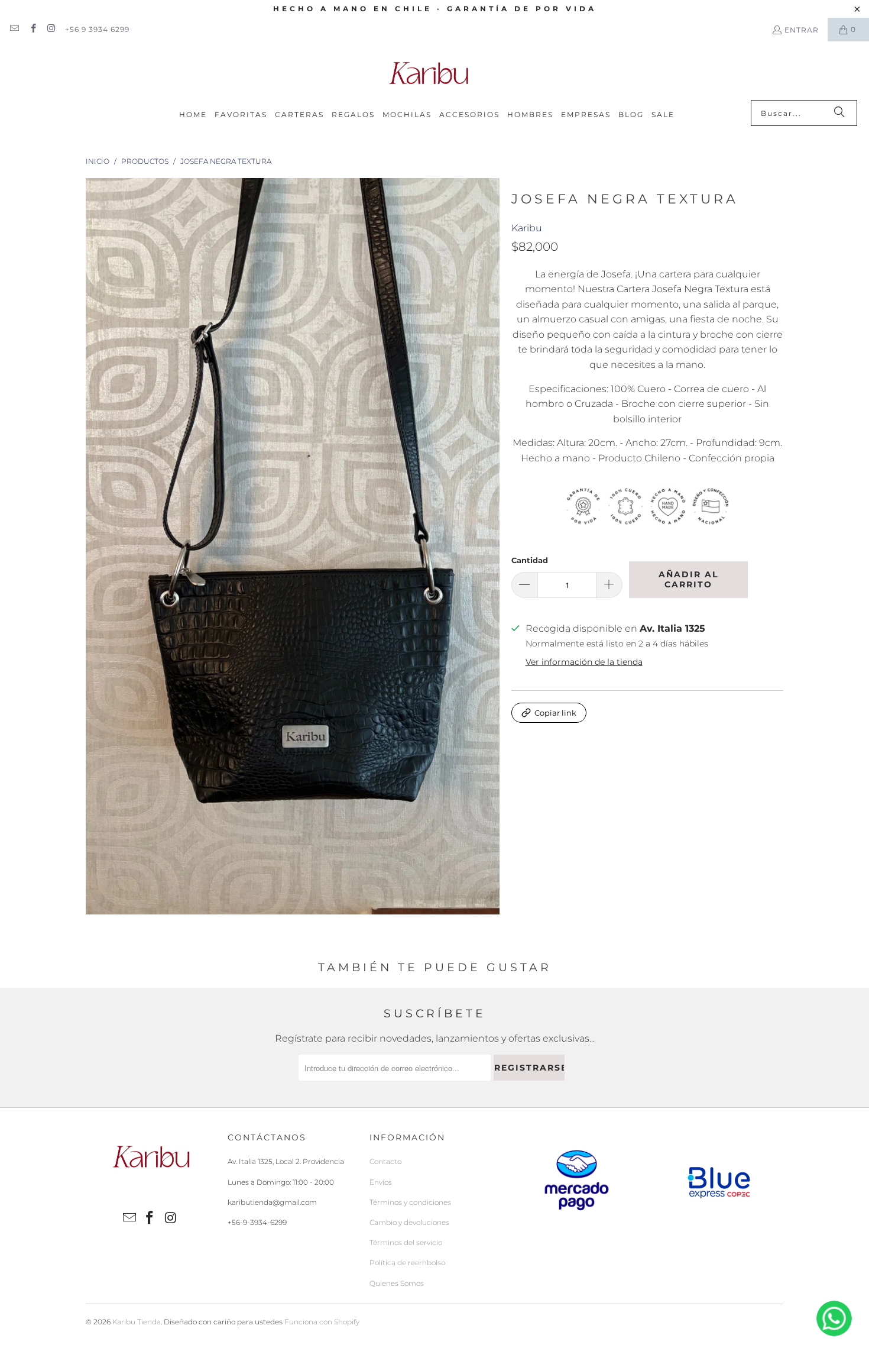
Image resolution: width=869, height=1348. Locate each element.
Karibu (526, 228)
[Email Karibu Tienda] (14, 29)
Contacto (385, 1161)
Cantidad (529, 560)
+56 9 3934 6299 (97, 29)
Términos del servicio (405, 1242)
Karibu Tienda (136, 1321)
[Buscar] (839, 113)
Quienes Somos (396, 1283)
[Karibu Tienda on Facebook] (32, 29)
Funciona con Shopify (321, 1321)
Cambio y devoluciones (409, 1222)
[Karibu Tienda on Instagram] (51, 29)
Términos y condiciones (410, 1202)
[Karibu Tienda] (428, 73)
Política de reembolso (407, 1262)
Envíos (380, 1182)
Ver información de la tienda (584, 662)
